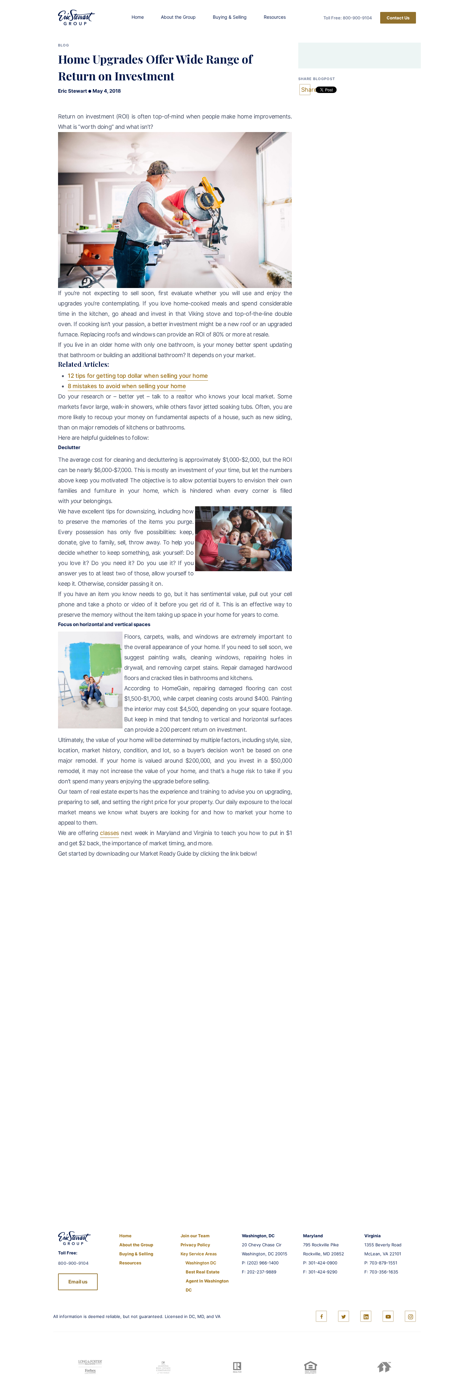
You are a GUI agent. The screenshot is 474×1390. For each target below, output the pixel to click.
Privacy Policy (195, 1244)
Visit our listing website (77, 1154)
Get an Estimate (76, 986)
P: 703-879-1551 (380, 1262)
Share (306, 89)
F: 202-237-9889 (259, 1271)
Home (138, 17)
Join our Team (195, 1235)
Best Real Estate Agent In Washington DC (207, 1280)
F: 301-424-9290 (320, 1271)
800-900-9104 (160, 986)
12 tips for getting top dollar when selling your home (138, 375)
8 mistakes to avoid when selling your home (127, 386)
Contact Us (398, 17)
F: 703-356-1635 (381, 1271)
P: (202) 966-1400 (260, 1262)
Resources (275, 17)
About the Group (178, 17)
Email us (77, 1282)
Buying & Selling (230, 17)
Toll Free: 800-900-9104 (347, 17)
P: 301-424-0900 (320, 1262)
